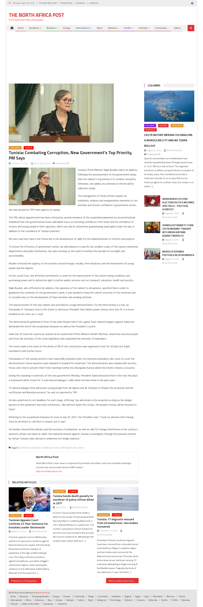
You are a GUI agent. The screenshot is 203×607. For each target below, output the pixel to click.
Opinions (112, 27)
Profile (127, 27)
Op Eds (164, 600)
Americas (39, 600)
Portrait (14, 603)
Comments (103, 596)
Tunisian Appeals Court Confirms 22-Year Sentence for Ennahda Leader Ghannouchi (28, 523)
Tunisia (28, 147)
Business (51, 27)
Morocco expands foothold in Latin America (178, 253)
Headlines (34, 27)
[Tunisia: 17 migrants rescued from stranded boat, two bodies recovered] (118, 499)
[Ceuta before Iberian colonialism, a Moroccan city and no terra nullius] (169, 106)
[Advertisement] (101, 55)
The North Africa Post (48, 2)
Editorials (153, 600)
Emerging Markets (40, 596)
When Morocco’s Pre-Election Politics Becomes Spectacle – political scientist (178, 204)
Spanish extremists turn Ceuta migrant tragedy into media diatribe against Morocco (177, 230)
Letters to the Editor (30, 603)
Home (21, 27)
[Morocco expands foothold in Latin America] (152, 253)
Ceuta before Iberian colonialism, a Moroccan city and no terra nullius (168, 140)
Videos (177, 27)
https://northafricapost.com (49, 471)
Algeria (128, 596)
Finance (66, 596)
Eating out (101, 600)
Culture (81, 600)
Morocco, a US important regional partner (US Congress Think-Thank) (27, 580)
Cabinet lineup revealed (29, 447)
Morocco (150, 129)
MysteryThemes (43, 592)
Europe (163, 125)
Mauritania (158, 596)
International (82, 27)
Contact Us (93, 2)
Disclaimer (80, 2)
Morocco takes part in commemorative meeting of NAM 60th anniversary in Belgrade (124, 580)
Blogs (91, 596)
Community (160, 27)
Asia (50, 600)
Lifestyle (142, 27)
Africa (28, 600)
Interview (186, 600)
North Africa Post (42, 163)
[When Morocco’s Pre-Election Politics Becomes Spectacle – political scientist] (152, 201)
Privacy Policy (66, 2)
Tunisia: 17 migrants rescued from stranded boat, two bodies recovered (117, 523)
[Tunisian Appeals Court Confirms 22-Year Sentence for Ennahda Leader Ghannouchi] (29, 499)
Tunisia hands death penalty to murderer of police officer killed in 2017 (73, 499)
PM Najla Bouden (69, 447)
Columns (154, 85)
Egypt (137, 596)
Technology (115, 600)
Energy (66, 27)
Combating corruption (50, 447)
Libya (146, 596)
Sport (99, 27)
